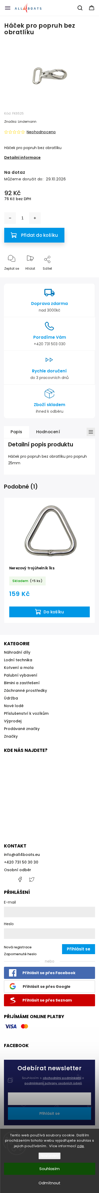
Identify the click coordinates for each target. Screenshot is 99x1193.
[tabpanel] (49, 560)
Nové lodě (13, 705)
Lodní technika (18, 660)
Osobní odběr (17, 869)
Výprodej (12, 721)
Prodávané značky (22, 728)
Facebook (20, 879)
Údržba (11, 698)
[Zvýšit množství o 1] (35, 218)
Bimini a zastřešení (22, 683)
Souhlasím (49, 1168)
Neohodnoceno (41, 132)
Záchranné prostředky (25, 690)
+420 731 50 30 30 (21, 862)
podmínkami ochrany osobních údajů (53, 1083)
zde (80, 1145)
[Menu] (7, 8)
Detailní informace (22, 157)
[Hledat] (80, 8)
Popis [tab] (16, 432)
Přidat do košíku (39, 235)
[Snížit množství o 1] (10, 218)
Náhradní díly (17, 652)
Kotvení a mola (19, 667)
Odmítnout (49, 1183)
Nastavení (50, 1155)
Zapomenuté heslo (20, 954)
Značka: (20, 121)
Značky (11, 736)
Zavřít (85, 277)
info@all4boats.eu (22, 854)
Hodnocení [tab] (48, 432)
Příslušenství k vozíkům (26, 713)
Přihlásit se (49, 1113)
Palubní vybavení (20, 675)
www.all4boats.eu (32, 879)
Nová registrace (18, 947)
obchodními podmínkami (62, 1078)
